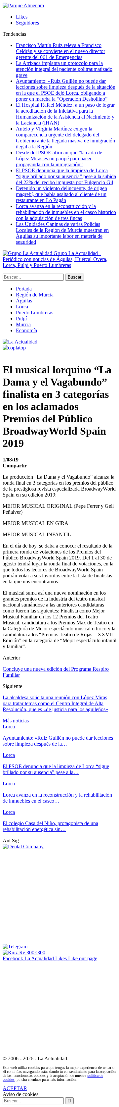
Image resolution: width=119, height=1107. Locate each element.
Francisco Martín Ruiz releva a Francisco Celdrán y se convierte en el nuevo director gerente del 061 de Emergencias (60, 51)
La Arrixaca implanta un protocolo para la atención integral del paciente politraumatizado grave (64, 69)
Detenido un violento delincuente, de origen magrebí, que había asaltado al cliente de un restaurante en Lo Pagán (61, 194)
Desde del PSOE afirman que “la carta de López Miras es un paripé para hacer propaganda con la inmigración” (59, 158)
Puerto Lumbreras (34, 312)
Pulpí (21, 318)
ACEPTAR (15, 1088)
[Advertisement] (58, 896)
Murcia (23, 324)
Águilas (24, 300)
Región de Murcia (35, 294)
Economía (26, 330)
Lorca (22, 306)
